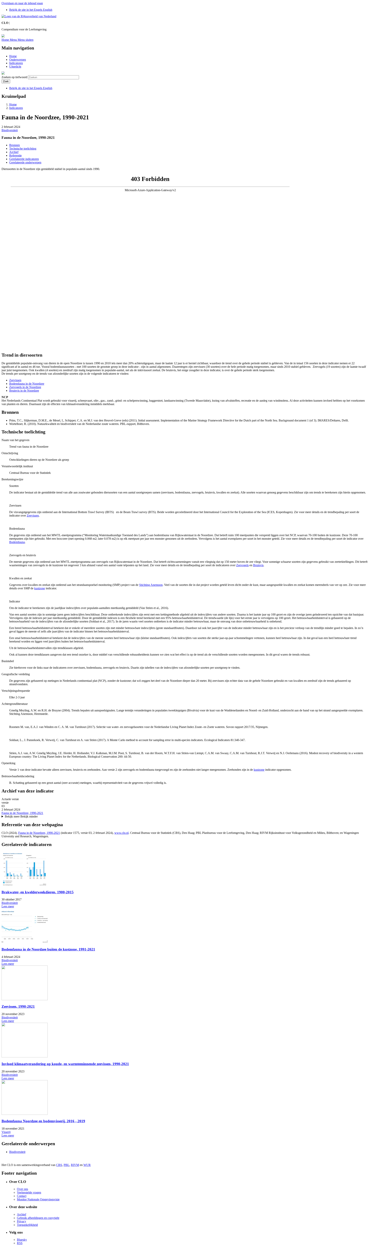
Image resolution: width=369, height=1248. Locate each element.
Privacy (21, 1221)
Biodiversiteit (10, 130)
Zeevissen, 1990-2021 (18, 1006)
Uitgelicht (15, 66)
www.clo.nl (121, 832)
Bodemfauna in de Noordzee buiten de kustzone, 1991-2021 (48, 949)
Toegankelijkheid (27, 1224)
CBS (59, 1165)
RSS (19, 1243)
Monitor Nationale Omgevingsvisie (38, 1199)
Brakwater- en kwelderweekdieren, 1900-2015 (38, 892)
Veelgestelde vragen (29, 1192)
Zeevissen (15, 380)
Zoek (6, 81)
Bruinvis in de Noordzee (24, 390)
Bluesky (22, 1239)
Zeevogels (242, 565)
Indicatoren (16, 63)
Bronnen (14, 145)
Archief (13, 152)
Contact (21, 1196)
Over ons (22, 1189)
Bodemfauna (17, 542)
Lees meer (8, 906)
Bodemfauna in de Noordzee (26, 383)
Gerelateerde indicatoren (24, 159)
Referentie (15, 155)
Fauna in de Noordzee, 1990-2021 (22, 813)
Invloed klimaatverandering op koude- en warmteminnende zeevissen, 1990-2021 (65, 1064)
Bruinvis (258, 565)
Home (13, 56)
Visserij (6, 1132)
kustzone (39, 588)
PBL (66, 1165)
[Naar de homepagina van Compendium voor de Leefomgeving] (29, 16)
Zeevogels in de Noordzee (25, 387)
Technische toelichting (22, 148)
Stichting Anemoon (151, 584)
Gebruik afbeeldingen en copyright (38, 1218)
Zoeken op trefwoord (14, 77)
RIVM (75, 1165)
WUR (87, 1165)
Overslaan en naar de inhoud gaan (22, 3)
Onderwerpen (17, 59)
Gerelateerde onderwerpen (25, 162)
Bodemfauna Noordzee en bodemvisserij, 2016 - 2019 (43, 1121)
